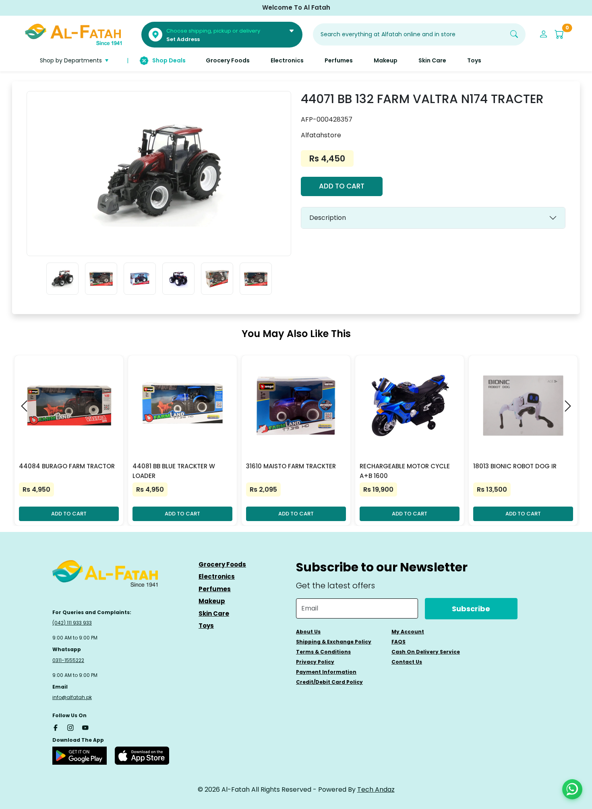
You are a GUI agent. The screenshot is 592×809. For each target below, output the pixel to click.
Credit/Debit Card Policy (329, 682)
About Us (308, 631)
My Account (407, 631)
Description (327, 217)
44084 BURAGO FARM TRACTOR (67, 466)
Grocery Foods (222, 564)
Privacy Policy (315, 661)
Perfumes (215, 589)
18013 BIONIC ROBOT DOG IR (515, 466)
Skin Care (214, 613)
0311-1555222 (68, 660)
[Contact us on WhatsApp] (572, 789)
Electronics (217, 576)
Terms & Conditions (323, 651)
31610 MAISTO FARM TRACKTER (291, 466)
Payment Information (326, 671)
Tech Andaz (376, 789)
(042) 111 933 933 (72, 622)
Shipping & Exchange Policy (333, 641)
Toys (206, 625)
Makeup (212, 601)
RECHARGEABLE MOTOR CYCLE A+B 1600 (405, 471)
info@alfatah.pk (72, 697)
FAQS (398, 641)
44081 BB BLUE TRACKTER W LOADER (173, 471)
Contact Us (406, 661)
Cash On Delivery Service (425, 651)
